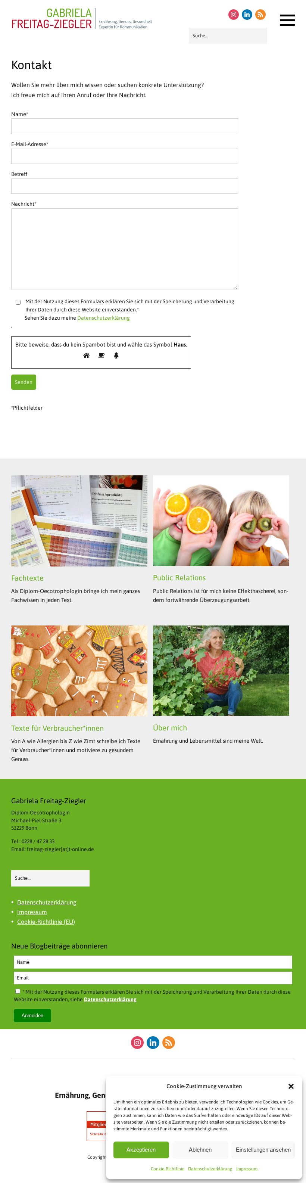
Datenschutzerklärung (210, 1168)
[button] (291, 1086)
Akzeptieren (141, 1149)
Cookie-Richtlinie (167, 1168)
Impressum (246, 1168)
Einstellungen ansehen (263, 1149)
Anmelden (32, 1015)
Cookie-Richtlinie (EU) (46, 921)
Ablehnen (200, 1149)
